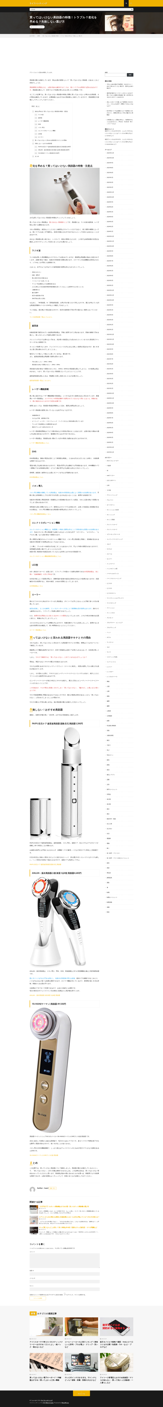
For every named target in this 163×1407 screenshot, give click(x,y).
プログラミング (111, 627)
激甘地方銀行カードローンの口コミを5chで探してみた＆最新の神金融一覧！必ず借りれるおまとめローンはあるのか (120, 95)
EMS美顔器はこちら (36, 477)
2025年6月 (110, 172)
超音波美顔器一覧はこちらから (40, 380)
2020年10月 (110, 403)
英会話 (109, 873)
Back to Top (81, 1394)
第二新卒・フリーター (113, 853)
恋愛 (108, 779)
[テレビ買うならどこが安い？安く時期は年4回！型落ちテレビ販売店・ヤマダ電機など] (34, 1230)
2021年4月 (110, 373)
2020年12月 (110, 393)
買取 (108, 882)
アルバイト (110, 500)
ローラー (39, 137)
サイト (32, 1286)
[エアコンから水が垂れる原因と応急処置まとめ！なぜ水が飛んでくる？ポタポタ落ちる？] (34, 1220)
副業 (108, 720)
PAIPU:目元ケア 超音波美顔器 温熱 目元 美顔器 (45, 864)
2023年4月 (110, 275)
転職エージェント (112, 897)
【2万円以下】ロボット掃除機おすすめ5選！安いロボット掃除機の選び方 (64, 1206)
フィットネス (111, 613)
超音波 (38, 118)
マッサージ (110, 642)
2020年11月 (110, 398)
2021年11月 (110, 339)
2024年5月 (110, 212)
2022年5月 (110, 310)
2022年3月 (110, 319)
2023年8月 (110, 256)
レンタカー (110, 671)
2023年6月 (110, 265)
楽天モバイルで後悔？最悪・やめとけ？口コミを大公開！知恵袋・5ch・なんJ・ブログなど (116, 1344)
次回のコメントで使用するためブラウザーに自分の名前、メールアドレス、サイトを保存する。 (58, 1294)
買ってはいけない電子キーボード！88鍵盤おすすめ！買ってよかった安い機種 (45, 1378)
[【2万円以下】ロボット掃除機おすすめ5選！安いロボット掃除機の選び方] (34, 1209)
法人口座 (109, 823)
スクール (109, 554)
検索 (106, 72)
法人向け (109, 828)
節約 (108, 863)
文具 (108, 784)
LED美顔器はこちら (36, 586)
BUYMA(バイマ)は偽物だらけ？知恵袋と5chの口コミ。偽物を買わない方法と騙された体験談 (120, 113)
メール (32, 1278)
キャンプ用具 (111, 519)
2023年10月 (110, 246)
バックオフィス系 (112, 568)
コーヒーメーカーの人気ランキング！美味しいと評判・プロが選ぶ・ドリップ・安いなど (81, 1344)
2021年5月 (110, 369)
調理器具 (109, 877)
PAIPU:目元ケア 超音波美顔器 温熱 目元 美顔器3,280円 (53, 146)
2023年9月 (110, 251)
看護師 (109, 838)
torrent (108, 135)
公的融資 (109, 716)
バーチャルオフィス (113, 573)
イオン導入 (40, 127)
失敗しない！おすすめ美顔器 (42, 143)
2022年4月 (110, 315)
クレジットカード (112, 524)
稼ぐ (108, 848)
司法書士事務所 (111, 725)
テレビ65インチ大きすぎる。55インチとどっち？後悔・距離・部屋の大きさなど (81, 1378)
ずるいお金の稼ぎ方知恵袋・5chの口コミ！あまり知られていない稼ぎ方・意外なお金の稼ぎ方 (120, 86)
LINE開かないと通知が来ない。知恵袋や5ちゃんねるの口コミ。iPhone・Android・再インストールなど (120, 121)
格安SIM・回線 (111, 819)
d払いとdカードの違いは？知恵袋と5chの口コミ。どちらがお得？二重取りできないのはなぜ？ (120, 104)
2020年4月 (110, 432)
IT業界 (109, 465)
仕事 (108, 691)
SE (107, 470)
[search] (132, 9)
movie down (110, 144)
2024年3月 (110, 221)
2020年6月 (110, 422)
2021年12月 (110, 334)
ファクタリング (111, 603)
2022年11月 (110, 295)
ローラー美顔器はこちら (38, 630)
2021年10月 (110, 344)
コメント (32, 1251)
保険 (108, 696)
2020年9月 (110, 408)
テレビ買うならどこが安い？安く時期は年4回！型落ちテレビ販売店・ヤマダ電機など (68, 1227)
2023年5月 (110, 270)
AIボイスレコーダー (113, 460)
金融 (108, 907)
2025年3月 (110, 182)
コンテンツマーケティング (115, 539)
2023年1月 (110, 285)
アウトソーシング (112, 495)
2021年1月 (110, 388)
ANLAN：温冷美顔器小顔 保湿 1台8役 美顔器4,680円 (52, 150)
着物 (108, 843)
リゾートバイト (111, 662)
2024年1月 (110, 231)
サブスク (109, 549)
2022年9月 (110, 305)
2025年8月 (110, 167)
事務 (108, 681)
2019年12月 (110, 447)
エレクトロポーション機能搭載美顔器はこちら (45, 556)
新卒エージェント (112, 789)
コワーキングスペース (113, 534)
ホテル (109, 637)
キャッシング (111, 514)
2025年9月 (110, 162)
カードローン (111, 505)
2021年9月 (110, 349)
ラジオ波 (39, 114)
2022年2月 (110, 324)
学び (108, 750)
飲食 (108, 912)
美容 (108, 868)
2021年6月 (110, 364)
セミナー (109, 559)
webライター (111, 475)
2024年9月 (110, 202)
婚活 (108, 740)
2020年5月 (110, 427)
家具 (108, 760)
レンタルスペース (112, 676)
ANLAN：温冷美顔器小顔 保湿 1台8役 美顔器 (45, 995)
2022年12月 (110, 290)
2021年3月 (110, 378)
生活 (108, 833)
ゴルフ (109, 544)
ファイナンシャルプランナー (115, 598)
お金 (108, 485)
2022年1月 (110, 329)
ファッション (111, 608)
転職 (108, 892)
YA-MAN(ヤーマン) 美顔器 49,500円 (47, 153)
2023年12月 (110, 236)
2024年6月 (110, 207)
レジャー (109, 667)
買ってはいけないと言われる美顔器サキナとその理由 (50, 140)
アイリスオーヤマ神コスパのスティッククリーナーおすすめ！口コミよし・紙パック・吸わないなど (46, 1344)
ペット (109, 632)
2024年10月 (110, 197)
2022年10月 (110, 300)
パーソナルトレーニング (114, 578)
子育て (109, 745)
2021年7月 (110, 359)
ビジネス (109, 583)
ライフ (109, 652)
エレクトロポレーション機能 (45, 130)
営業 (108, 730)
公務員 (109, 711)
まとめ (36, 156)
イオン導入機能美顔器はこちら (40, 514)
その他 (109, 490)
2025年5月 (110, 177)
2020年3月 (110, 437)
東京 (108, 809)
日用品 (109, 794)
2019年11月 (110, 452)
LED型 (38, 134)
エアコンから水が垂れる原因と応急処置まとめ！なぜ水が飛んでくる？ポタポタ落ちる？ (69, 1217)
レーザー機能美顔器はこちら (39, 443)
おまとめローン (111, 480)
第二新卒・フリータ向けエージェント (118, 858)
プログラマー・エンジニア (115, 622)
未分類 (109, 799)
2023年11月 (110, 241)
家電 (41, 26)
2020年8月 (110, 413)
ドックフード (111, 563)
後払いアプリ (111, 774)
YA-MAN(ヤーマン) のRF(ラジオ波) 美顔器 (44, 1155)
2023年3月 (110, 280)
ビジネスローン (111, 593)
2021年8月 (110, 354)
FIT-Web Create (48, 1403)
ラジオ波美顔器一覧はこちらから (41, 317)
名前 (32, 1270)
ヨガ (108, 647)
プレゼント (110, 617)
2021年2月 (110, 383)
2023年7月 (110, 261)
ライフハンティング (47, 1400)
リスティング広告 (112, 657)
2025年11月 (110, 153)
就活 (108, 770)
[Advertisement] (81, 52)
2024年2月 (110, 226)
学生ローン (110, 755)
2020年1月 (110, 442)
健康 (108, 701)
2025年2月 (110, 187)
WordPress (65, 1403)
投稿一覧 (52, 1188)
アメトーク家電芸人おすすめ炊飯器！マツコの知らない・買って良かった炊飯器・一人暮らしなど (116, 1380)
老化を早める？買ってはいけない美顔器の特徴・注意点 (50, 111)
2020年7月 (110, 418)
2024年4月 (110, 216)
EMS (38, 124)
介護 (108, 686)
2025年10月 (110, 158)
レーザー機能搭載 (42, 121)
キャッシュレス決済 (113, 510)
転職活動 (109, 902)
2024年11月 (110, 192)
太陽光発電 (110, 735)
